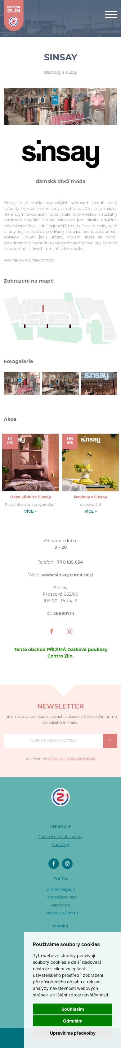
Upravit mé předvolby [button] (73, 1033)
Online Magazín (60, 890)
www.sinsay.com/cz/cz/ (67, 575)
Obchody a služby (60, 73)
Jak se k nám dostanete (61, 837)
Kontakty (60, 845)
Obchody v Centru (60, 913)
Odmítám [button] (73, 1020)
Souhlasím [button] (72, 1009)
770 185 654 (69, 562)
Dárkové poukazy (60, 897)
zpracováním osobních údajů (71, 758)
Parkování (60, 905)
